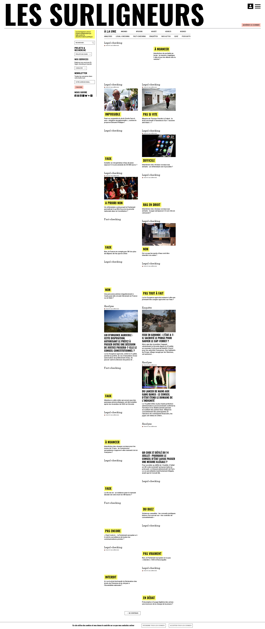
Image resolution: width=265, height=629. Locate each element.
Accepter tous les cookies (181, 625)
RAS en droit (151, 204)
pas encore (113, 530)
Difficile (149, 160)
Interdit (110, 577)
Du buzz (148, 509)
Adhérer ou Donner (251, 25)
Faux (108, 396)
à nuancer (162, 49)
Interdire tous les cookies (154, 625)
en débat (149, 597)
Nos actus (166, 36)
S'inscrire (79, 87)
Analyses (108, 36)
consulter (79, 68)
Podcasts (186, 36)
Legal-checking (122, 36)
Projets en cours (82, 54)
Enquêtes (153, 36)
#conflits (168, 31)
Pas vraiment (152, 553)
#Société (154, 31)
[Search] (93, 43)
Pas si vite (150, 114)
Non (145, 249)
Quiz (176, 36)
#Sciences (183, 31)
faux (108, 158)
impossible (112, 114)
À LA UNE (110, 31)
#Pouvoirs (139, 31)
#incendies (124, 31)
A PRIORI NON (114, 202)
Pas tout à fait (153, 293)
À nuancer (112, 442)
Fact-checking (139, 36)
